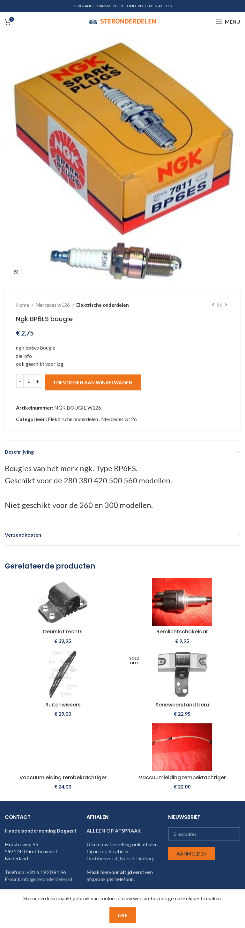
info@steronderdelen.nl (46, 879)
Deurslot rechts (63, 631)
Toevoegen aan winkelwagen (92, 382)
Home (23, 305)
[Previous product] (213, 305)
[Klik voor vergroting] (16, 272)
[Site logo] (122, 21)
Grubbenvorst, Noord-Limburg (120, 858)
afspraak (96, 879)
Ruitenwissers (63, 704)
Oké (123, 915)
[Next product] (226, 305)
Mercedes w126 (53, 305)
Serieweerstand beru (182, 704)
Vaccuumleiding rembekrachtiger (63, 777)
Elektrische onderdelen (102, 305)
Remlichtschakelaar (182, 631)
